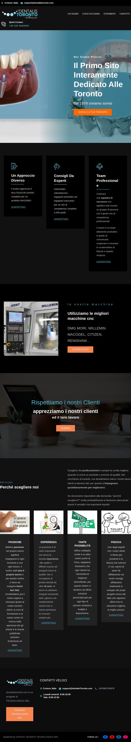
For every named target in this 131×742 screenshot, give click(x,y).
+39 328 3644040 (19, 26)
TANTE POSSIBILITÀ (82, 544)
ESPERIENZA (49, 542)
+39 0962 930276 (106, 688)
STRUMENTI (109, 14)
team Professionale (107, 180)
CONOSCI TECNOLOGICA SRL (19, 714)
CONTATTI (124, 14)
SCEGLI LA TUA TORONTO (92, 112)
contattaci (65, 428)
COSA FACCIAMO (91, 14)
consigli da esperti (64, 178)
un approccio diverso (23, 178)
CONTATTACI (18, 207)
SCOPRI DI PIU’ (80, 349)
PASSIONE (14, 542)
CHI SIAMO (73, 14)
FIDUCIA (116, 542)
